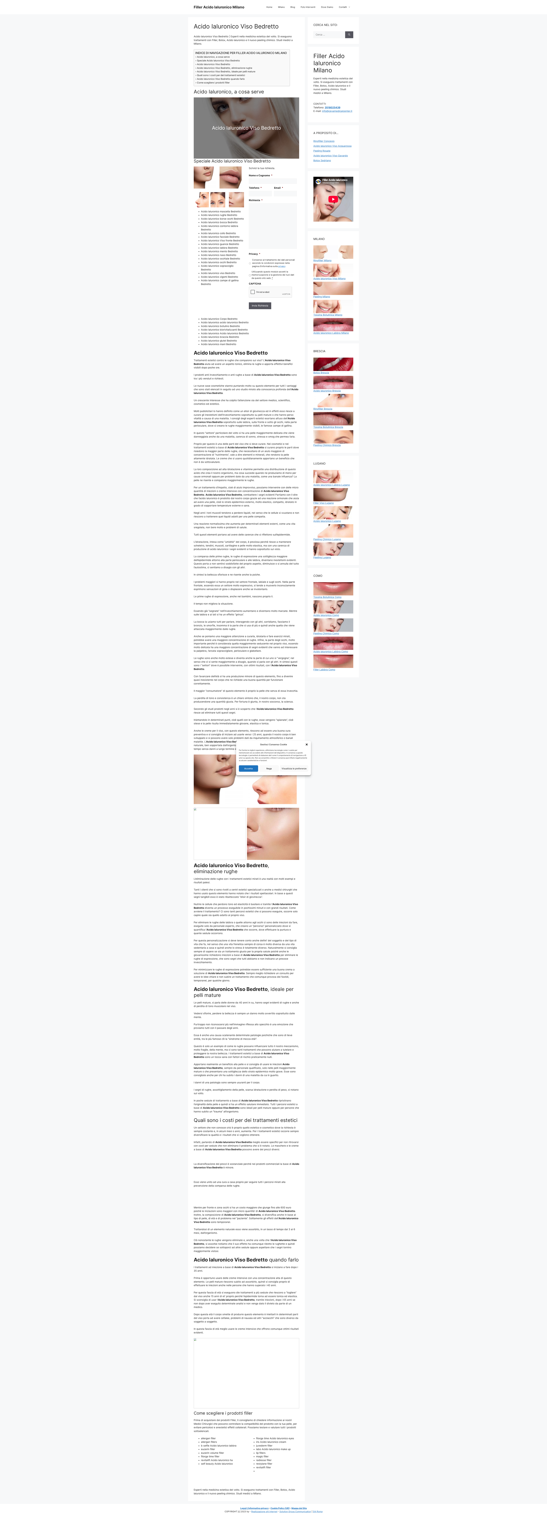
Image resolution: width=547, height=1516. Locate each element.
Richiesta (256, 200)
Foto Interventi (308, 7)
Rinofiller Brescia (322, 408)
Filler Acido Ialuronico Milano (219, 7)
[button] (306, 744)
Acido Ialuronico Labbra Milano (331, 333)
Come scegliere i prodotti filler (213, 82)
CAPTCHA (255, 283)
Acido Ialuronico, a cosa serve (213, 56)
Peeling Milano (321, 296)
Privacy (254, 254)
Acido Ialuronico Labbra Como (330, 651)
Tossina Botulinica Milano (327, 314)
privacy (281, 266)
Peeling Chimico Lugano (327, 539)
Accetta (248, 768)
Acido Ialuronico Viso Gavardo (330, 155)
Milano (281, 7)
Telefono (255, 187)
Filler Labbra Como (324, 669)
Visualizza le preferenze (294, 768)
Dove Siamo (327, 7)
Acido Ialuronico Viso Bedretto (213, 64)
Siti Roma (318, 1511)
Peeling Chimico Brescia (327, 445)
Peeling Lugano (322, 557)
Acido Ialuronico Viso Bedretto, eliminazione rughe (224, 68)
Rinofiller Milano (322, 260)
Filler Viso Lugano (323, 503)
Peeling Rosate (321, 150)
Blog (292, 7)
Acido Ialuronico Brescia (327, 390)
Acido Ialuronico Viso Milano (329, 278)
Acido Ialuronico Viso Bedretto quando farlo (221, 78)
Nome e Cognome (261, 175)
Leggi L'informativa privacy (254, 1508)
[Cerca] (349, 34)
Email (278, 187)
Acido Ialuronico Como (326, 615)
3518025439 (332, 107)
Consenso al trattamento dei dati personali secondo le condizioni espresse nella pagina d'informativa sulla (273, 263)
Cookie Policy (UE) (280, 1508)
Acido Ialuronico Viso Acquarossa (332, 146)
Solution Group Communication (295, 1511)
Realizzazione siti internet (264, 1511)
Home (269, 7)
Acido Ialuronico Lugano (327, 521)
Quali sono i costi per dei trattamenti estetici (221, 75)
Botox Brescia (321, 372)
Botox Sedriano (322, 160)
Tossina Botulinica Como (327, 597)
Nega (269, 768)
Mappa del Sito (299, 1508)
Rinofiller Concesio (323, 141)
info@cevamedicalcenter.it (337, 111)
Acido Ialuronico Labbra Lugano (331, 484)
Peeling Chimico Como (326, 633)
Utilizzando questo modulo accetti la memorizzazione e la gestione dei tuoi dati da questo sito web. (273, 274)
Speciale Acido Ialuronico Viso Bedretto (218, 60)
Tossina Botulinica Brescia (328, 427)
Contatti (343, 7)
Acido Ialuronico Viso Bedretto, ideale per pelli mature (226, 71)
